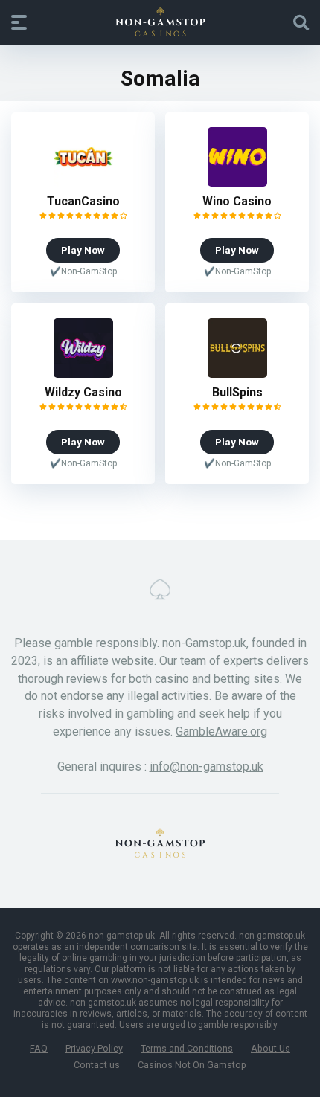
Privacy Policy (94, 1048)
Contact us (97, 1064)
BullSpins (237, 392)
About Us (270, 1048)
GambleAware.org (221, 731)
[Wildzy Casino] (83, 374)
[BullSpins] (237, 374)
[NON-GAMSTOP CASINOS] (160, 21)
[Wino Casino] (237, 183)
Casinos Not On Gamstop (192, 1064)
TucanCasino (83, 201)
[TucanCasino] (83, 183)
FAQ (39, 1048)
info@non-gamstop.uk (206, 766)
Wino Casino (237, 201)
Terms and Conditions (187, 1048)
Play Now (83, 250)
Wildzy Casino (83, 392)
